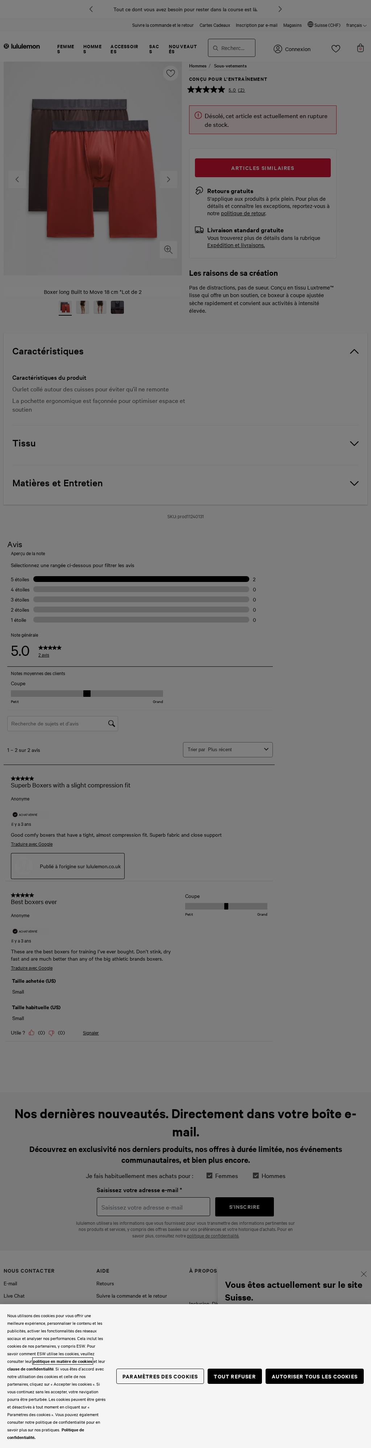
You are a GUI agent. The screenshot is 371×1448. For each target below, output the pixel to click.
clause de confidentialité (30, 1369)
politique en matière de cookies (62, 1361)
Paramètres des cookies (160, 1376)
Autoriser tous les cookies (315, 1376)
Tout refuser (234, 1376)
